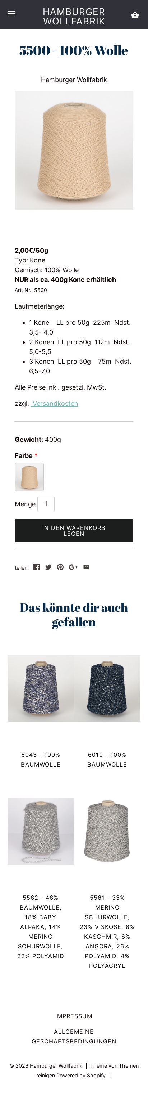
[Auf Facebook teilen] (36, 568)
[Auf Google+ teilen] (73, 568)
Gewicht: (29, 439)
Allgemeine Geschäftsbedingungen (74, 1036)
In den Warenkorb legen (74, 530)
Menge (25, 504)
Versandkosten (54, 403)
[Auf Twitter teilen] (48, 568)
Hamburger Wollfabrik (74, 16)
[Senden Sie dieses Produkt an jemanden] (86, 568)
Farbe (24, 455)
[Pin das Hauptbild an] (60, 568)
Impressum (73, 1016)
